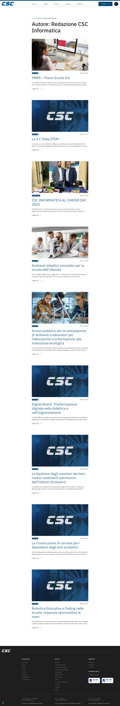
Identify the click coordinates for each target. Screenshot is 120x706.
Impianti (57, 687)
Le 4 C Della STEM (45, 139)
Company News (36, 195)
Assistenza (104, 4)
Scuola (57, 679)
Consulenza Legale (60, 665)
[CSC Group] (15, 4)
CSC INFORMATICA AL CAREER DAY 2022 (59, 202)
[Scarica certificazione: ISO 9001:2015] (94, 682)
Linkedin (90, 667)
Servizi (24, 669)
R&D (56, 689)
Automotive (58, 672)
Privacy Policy (25, 677)
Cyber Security (59, 674)
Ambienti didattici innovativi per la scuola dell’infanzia (58, 267)
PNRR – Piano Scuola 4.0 (51, 78)
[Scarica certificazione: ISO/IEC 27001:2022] (107, 682)
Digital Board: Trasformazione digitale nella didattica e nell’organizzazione (54, 408)
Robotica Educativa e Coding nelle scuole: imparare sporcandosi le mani (58, 612)
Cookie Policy (25, 679)
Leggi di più (35, 89)
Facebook (91, 662)
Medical (57, 662)
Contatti (79, 4)
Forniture (57, 684)
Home (33, 18)
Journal (56, 4)
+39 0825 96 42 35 (93, 675)
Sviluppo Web (59, 677)
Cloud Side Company (61, 667)
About (46, 4)
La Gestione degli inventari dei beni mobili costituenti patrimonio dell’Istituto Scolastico (58, 477)
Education (35, 73)
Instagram (91, 665)
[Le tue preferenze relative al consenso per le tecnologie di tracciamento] (3, 703)
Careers (67, 4)
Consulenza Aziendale (61, 682)
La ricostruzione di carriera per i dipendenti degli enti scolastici (56, 545)
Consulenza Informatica (61, 669)
